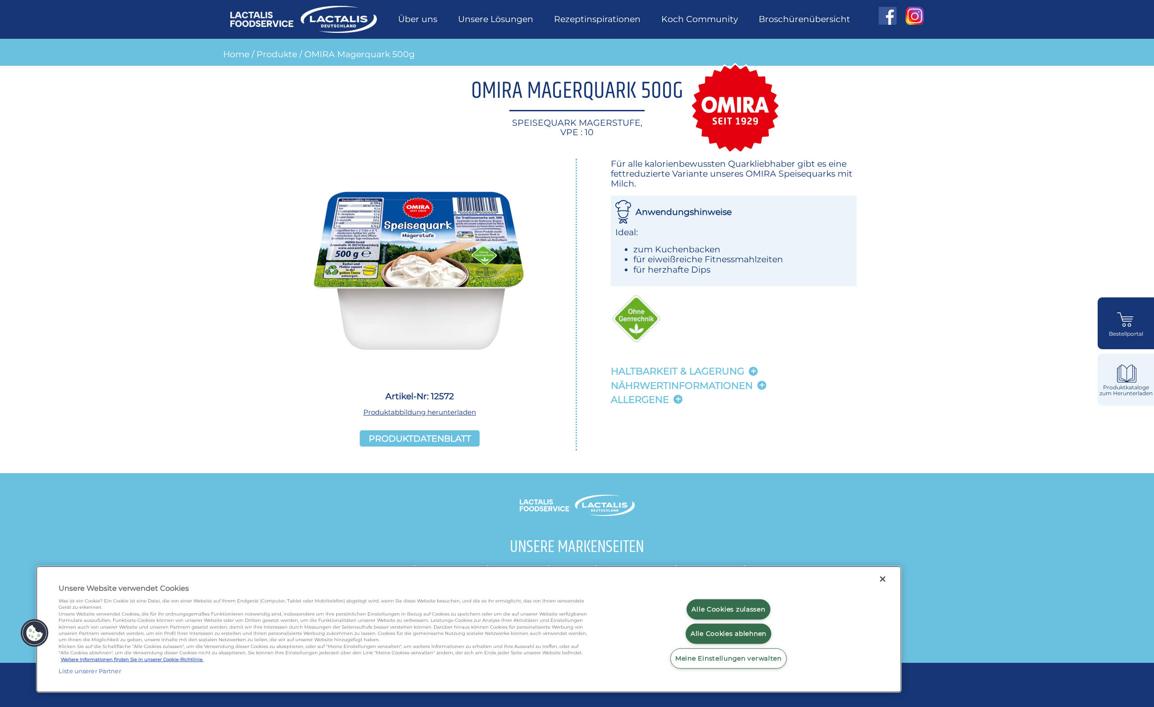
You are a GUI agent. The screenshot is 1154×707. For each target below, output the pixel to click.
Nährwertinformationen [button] (682, 385)
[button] (34, 633)
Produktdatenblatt (420, 438)
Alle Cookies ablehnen (728, 633)
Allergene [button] (640, 399)
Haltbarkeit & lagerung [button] (677, 371)
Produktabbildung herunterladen (419, 412)
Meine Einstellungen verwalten (728, 658)
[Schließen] (883, 579)
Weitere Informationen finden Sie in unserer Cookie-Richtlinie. (132, 659)
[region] (469, 629)
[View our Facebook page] (888, 16)
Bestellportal (1126, 334)
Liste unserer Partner (90, 671)
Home (236, 54)
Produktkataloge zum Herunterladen (1126, 390)
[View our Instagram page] (910, 16)
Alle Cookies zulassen (728, 609)
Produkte (276, 54)
